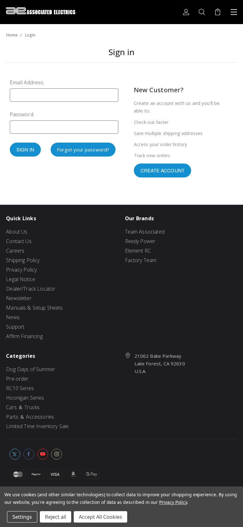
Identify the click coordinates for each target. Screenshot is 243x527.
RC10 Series (20, 388)
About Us (16, 231)
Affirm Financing (24, 336)
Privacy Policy (21, 269)
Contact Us (19, 241)
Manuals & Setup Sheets (34, 307)
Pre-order (17, 378)
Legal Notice (20, 279)
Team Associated (145, 231)
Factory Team (141, 260)
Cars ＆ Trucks (23, 407)
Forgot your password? (83, 149)
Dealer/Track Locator (30, 288)
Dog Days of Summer (30, 369)
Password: (22, 114)
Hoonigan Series (25, 397)
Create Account (162, 170)
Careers (15, 250)
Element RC (138, 250)
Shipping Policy (23, 260)
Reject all (55, 516)
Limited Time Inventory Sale (37, 426)
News (13, 317)
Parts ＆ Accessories (30, 416)
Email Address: (27, 82)
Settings (22, 516)
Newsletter (19, 298)
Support (15, 326)
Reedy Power (140, 241)
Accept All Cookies (100, 516)
